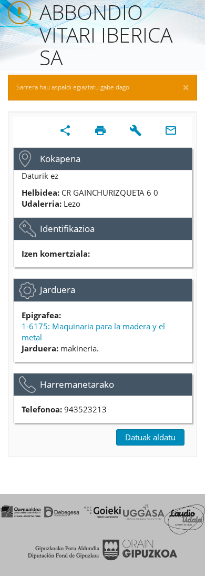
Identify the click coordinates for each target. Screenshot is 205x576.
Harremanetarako (77, 384)
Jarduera (57, 290)
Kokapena (60, 159)
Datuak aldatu (150, 437)
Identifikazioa (67, 229)
